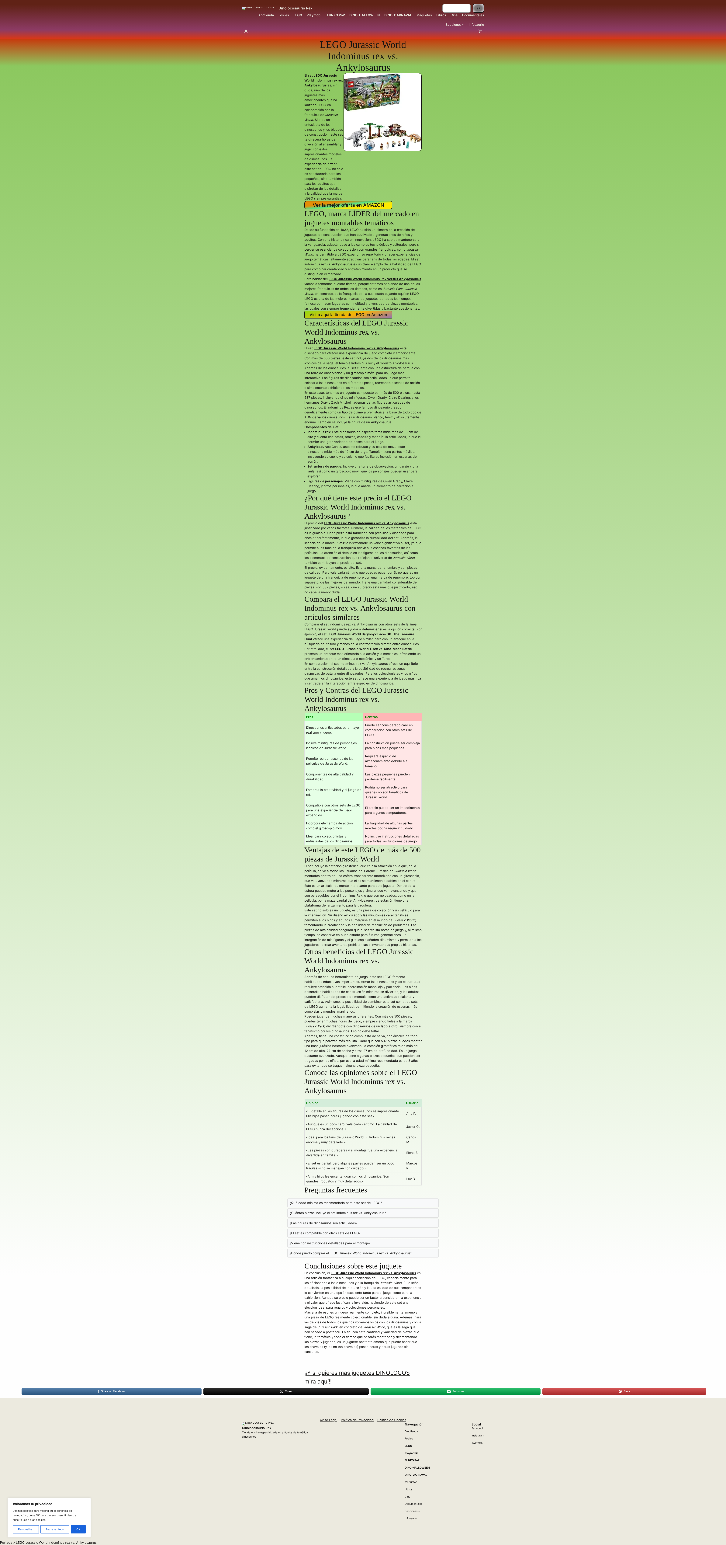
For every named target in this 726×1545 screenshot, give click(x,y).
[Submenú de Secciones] (463, 25)
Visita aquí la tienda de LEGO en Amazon (348, 314)
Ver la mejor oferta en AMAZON (348, 205)
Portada (6, 1542)
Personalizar (25, 1529)
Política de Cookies (391, 1420)
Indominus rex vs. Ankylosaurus (354, 624)
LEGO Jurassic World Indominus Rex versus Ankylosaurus (375, 279)
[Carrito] (480, 31)
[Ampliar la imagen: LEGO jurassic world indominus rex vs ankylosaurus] (417, 78)
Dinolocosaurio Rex (295, 8)
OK (78, 1529)
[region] (49, 1517)
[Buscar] (478, 8)
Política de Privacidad (357, 1420)
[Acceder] (246, 31)
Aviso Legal (328, 1420)
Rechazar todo (55, 1529)
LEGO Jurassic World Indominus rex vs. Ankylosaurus (356, 348)
